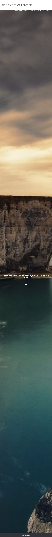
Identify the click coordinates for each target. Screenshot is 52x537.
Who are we (32, 10)
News (37, 10)
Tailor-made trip (46, 10)
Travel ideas (26, 10)
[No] (50, 534)
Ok (23, 535)
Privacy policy (27, 535)
